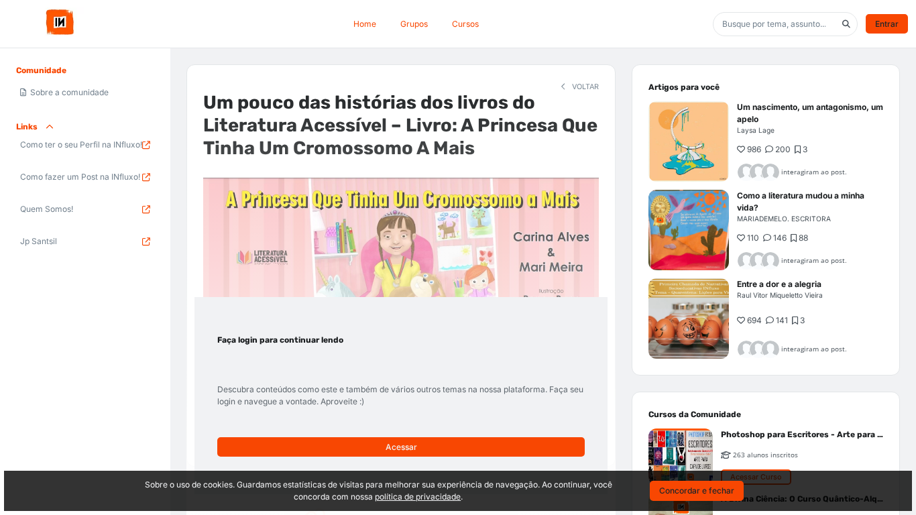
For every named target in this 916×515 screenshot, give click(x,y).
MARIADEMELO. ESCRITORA (784, 219)
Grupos (414, 24)
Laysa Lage (756, 130)
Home (364, 24)
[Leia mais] (688, 141)
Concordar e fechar (696, 490)
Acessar (401, 447)
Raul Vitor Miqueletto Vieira (780, 295)
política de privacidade (418, 497)
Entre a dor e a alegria (779, 284)
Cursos (465, 24)
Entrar (887, 24)
